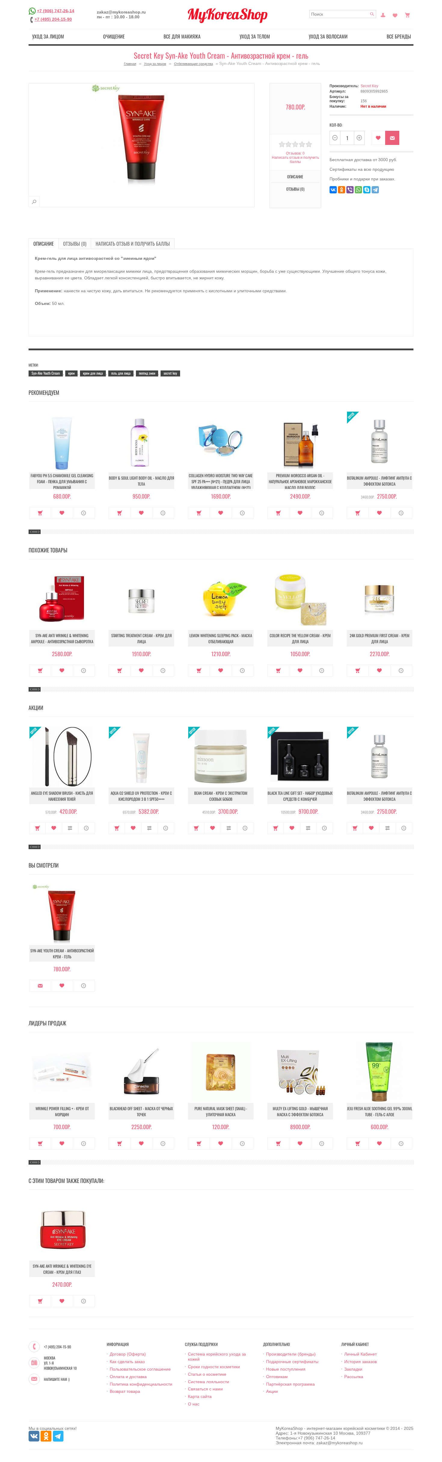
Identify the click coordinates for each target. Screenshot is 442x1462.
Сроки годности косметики (214, 1366)
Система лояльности (208, 1381)
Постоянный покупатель (383, 14)
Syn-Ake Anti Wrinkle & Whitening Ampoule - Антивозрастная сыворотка (62, 638)
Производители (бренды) (291, 1354)
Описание (43, 243)
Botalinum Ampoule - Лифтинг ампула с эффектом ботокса (379, 481)
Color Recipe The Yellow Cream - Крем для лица (300, 638)
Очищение (114, 36)
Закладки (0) (395, 14)
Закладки (353, 1369)
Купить (40, 513)
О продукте (84, 513)
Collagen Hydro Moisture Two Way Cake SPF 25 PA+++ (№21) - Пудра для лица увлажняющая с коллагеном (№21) (221, 481)
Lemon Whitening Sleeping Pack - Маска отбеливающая (220, 638)
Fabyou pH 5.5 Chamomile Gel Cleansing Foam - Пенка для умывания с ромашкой (62, 481)
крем (71, 373)
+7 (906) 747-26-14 (55, 10)
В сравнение (70, 828)
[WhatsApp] (358, 189)
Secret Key (369, 86)
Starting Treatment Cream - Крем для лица (141, 638)
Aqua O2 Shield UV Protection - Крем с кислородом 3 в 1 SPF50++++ (141, 796)
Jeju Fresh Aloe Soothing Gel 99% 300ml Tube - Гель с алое (379, 1111)
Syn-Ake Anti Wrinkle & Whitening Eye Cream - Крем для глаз (62, 1269)
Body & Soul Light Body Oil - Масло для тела (141, 481)
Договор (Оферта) (128, 1354)
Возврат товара (125, 1391)
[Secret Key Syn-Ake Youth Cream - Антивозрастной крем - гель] (34, 201)
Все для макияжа (182, 36)
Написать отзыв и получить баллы (133, 243)
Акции (272, 1391)
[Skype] (366, 189)
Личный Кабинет (360, 1354)
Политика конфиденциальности (141, 1384)
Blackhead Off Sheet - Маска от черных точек (141, 1111)
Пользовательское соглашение (140, 1369)
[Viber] (350, 189)
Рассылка (353, 1376)
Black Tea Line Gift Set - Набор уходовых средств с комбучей (300, 796)
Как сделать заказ (127, 1361)
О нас (193, 1404)
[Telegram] (375, 189)
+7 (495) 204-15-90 (53, 19)
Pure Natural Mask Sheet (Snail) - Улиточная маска (221, 1111)
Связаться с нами (205, 1389)
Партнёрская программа (290, 1384)
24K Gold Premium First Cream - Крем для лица (380, 638)
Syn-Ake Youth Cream (46, 373)
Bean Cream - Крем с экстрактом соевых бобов (220, 796)
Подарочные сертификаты (292, 1361)
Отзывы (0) (74, 243)
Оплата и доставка (128, 1376)
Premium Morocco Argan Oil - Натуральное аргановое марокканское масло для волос (300, 481)
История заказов (360, 1361)
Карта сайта (200, 1396)
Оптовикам (277, 1376)
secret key (170, 373)
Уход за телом (255, 36)
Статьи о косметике (207, 1374)
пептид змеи (147, 373)
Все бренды (399, 36)
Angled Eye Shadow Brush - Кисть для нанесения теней (62, 796)
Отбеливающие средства (193, 64)
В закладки (378, 138)
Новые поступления (285, 1369)
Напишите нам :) (56, 1379)
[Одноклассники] (341, 189)
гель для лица (120, 373)
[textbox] (342, 14)
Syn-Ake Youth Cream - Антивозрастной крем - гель (62, 954)
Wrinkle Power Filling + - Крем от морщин (62, 1111)
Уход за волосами (328, 36)
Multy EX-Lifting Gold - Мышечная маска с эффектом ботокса (300, 1111)
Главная (130, 64)
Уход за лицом (48, 36)
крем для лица (93, 373)
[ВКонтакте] (333, 189)
